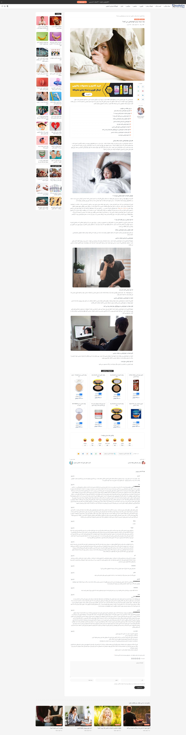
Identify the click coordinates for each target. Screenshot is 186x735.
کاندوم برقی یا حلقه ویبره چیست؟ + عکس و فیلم (56, 88)
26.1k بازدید (129, 24)
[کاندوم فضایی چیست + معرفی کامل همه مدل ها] (42, 154)
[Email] (138, 99)
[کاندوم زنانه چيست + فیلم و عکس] (42, 96)
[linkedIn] (91, 454)
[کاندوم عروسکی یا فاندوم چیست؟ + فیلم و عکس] (55, 140)
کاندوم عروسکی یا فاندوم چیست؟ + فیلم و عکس (56, 147)
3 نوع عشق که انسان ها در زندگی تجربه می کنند (138, 728)
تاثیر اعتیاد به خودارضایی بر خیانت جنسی (120, 132)
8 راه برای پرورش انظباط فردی (84, 728)
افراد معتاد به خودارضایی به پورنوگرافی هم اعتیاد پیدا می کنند (116, 130)
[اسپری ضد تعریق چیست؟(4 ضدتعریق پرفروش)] (55, 187)
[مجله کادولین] (178, 6)
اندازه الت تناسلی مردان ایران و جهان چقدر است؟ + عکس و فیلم (55, 44)
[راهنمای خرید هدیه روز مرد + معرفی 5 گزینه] (42, 172)
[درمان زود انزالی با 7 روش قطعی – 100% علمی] (55, 154)
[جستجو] (2, 6)
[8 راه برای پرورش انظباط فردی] (78, 716)
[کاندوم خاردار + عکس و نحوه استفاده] (55, 67)
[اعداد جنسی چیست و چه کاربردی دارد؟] (42, 140)
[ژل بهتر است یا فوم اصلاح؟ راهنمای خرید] (42, 187)
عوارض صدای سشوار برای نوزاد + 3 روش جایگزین (43, 208)
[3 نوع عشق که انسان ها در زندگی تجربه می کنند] (136, 716)
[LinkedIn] (143, 95)
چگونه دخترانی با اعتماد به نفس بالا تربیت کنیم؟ (109, 728)
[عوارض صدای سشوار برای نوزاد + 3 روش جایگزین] (42, 201)
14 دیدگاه (141, 24)
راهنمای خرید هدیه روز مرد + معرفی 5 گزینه (42, 179)
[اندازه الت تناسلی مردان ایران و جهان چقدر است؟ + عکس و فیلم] (55, 36)
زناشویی (142, 19)
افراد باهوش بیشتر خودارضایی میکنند (121, 119)
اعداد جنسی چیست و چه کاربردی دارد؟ (43, 147)
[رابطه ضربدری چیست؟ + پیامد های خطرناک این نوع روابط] (42, 110)
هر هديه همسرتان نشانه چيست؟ (140, 117)
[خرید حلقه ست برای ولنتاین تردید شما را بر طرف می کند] (55, 172)
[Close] (1, 2)
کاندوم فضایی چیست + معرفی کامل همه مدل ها (43, 161)
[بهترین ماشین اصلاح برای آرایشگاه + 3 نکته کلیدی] (55, 201)
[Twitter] (138, 87)
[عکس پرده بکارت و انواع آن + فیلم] (55, 52)
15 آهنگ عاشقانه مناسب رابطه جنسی (56, 27)
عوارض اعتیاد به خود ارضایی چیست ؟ (122, 113)
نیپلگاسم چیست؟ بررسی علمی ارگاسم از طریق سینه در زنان (42, 28)
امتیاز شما (143, 658)
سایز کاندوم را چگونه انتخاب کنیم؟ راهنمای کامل (55, 103)
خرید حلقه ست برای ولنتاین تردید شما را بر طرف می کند (55, 179)
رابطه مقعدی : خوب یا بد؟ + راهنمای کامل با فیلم (42, 88)
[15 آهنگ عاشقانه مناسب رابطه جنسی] (55, 20)
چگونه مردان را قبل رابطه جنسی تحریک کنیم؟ (56, 132)
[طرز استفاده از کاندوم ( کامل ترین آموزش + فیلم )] (42, 36)
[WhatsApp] (138, 91)
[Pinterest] (143, 91)
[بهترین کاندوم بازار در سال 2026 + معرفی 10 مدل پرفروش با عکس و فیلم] (42, 52)
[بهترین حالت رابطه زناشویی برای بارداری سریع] (42, 126)
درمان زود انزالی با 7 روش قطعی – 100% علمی (56, 161)
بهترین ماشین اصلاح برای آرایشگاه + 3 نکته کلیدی (56, 208)
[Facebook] (143, 87)
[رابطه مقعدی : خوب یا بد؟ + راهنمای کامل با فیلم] (42, 82)
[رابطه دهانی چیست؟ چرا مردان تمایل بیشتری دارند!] (55, 110)
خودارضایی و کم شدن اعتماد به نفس (121, 121)
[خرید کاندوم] (101, 90)
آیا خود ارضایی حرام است (124, 135)
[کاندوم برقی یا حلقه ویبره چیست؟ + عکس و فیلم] (55, 82)
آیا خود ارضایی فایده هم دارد (123, 124)
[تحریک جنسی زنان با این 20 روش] (42, 67)
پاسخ (72, 476)
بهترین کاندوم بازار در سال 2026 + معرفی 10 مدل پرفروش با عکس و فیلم (42, 59)
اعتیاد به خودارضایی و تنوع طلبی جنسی (121, 127)
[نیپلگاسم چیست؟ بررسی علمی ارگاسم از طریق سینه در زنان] (42, 20)
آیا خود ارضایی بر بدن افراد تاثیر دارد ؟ (121, 116)
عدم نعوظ (120, 208)
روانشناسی (137, 19)
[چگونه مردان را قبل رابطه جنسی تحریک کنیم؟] (55, 126)
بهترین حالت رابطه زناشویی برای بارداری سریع (42, 132)
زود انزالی (125, 208)
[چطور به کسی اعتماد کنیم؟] (49, 716)
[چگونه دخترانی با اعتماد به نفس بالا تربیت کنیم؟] (107, 716)
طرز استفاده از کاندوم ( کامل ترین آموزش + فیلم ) (42, 43)
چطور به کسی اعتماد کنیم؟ (56, 728)
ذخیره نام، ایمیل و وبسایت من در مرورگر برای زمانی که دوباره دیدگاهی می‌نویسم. (128, 684)
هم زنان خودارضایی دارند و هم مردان (122, 111)
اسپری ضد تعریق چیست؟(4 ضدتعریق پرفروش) (55, 193)
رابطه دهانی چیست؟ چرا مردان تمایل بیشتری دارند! (56, 117)
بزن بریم (82, 2)
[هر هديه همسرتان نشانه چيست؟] (140, 111)
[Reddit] (138, 95)
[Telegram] (143, 99)
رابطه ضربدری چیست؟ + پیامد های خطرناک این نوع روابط (42, 118)
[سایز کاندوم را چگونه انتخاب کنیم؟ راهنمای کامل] (55, 96)
